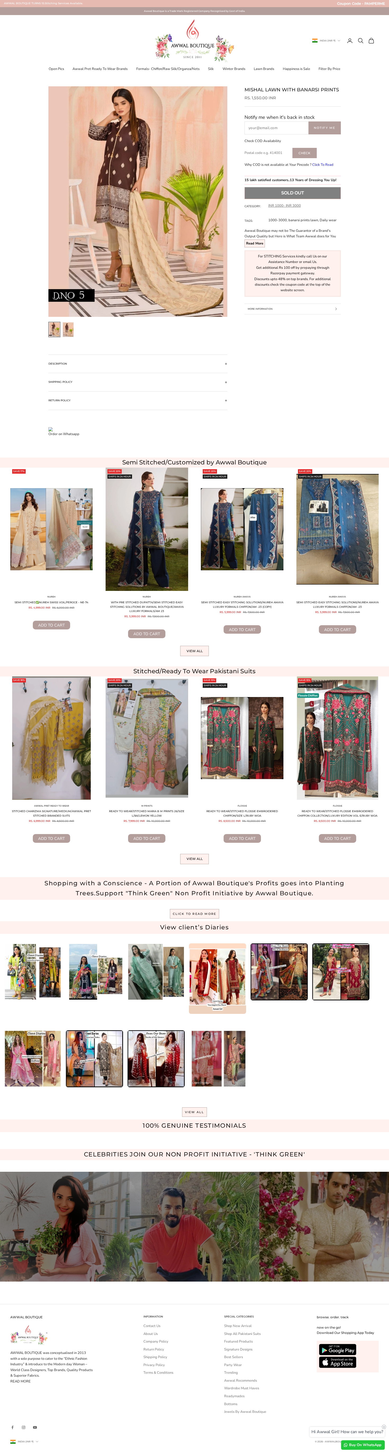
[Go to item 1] (54, 329)
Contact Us (151, 1326)
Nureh (51, 596)
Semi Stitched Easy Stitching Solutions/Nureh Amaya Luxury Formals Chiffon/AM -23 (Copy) (242, 604)
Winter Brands (234, 69)
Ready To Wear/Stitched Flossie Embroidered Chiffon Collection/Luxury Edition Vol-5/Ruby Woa (337, 813)
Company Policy (155, 1341)
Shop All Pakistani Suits (242, 1333)
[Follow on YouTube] (35, 1427)
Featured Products (238, 1341)
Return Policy (153, 1349)
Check (304, 153)
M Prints (146, 805)
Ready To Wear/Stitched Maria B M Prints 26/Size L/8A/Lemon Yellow (146, 813)
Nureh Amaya (242, 596)
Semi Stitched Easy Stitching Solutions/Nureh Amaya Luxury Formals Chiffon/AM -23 (337, 604)
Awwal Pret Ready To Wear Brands (100, 69)
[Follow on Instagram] (23, 1427)
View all (195, 651)
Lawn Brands (264, 69)
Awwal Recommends (240, 1380)
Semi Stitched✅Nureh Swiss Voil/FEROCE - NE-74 (51, 602)
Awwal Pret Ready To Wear (51, 805)
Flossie (242, 805)
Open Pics (56, 69)
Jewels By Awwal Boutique (245, 1411)
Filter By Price (329, 69)
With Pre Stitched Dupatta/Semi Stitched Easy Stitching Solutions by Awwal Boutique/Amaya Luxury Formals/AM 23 (147, 607)
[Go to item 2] (68, 329)
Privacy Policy (154, 1365)
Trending (231, 1372)
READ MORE (20, 1381)
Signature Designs (238, 1349)
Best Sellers (233, 1357)
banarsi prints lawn (303, 220)
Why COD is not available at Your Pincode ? (289, 164)
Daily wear (328, 220)
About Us (150, 1333)
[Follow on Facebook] (12, 1427)
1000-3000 (277, 220)
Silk (211, 69)
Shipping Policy (155, 1357)
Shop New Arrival (238, 1326)
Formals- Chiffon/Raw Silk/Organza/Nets (168, 69)
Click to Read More (194, 914)
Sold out (292, 192)
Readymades (234, 1396)
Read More (254, 243)
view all (194, 1112)
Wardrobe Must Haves (241, 1388)
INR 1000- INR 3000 (284, 205)
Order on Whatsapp (63, 434)
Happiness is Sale (296, 69)
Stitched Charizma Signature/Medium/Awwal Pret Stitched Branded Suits (51, 813)
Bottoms (230, 1404)
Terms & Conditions (158, 1372)
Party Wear (233, 1365)
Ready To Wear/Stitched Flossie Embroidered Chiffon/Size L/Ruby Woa (242, 813)
